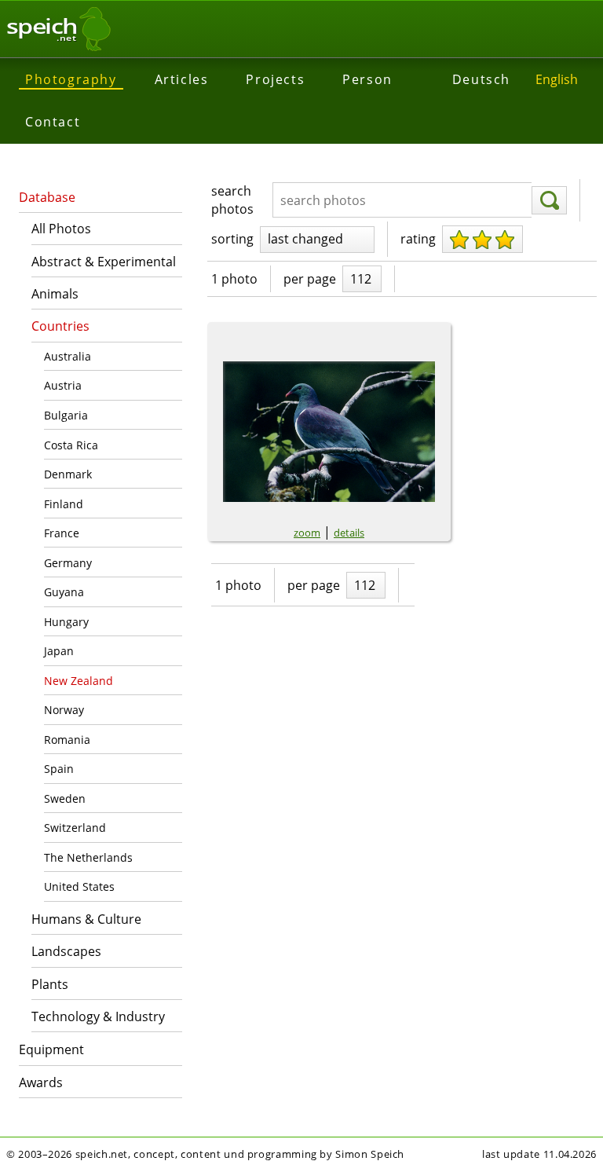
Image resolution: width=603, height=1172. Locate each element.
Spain (59, 768)
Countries (60, 326)
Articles (182, 79)
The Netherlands (88, 857)
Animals (55, 293)
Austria (63, 385)
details (349, 533)
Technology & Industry (98, 1016)
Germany (68, 562)
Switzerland (75, 827)
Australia (67, 356)
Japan (59, 650)
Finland (63, 503)
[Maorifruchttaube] (329, 431)
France (61, 533)
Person (367, 79)
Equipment (51, 1049)
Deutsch (481, 79)
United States (79, 886)
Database (47, 197)
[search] (549, 200)
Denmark (68, 474)
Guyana (64, 591)
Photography (71, 79)
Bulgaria (66, 415)
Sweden (65, 798)
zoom (307, 533)
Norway (64, 709)
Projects (275, 79)
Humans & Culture (86, 919)
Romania (67, 739)
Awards (41, 1082)
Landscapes (66, 951)
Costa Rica (71, 445)
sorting (232, 238)
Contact (52, 121)
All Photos (61, 228)
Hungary (66, 621)
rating (418, 238)
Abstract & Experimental (103, 261)
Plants (49, 984)
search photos (232, 199)
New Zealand (78, 680)
